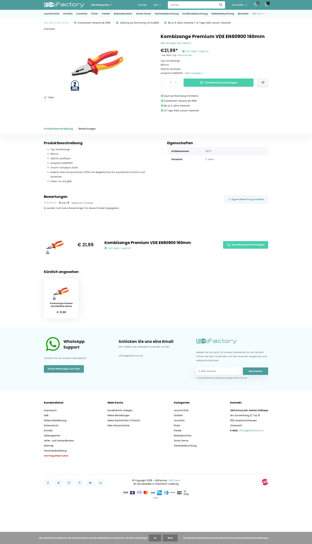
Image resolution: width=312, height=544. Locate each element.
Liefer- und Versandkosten (59, 440)
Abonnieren (255, 371)
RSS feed (175, 480)
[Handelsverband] (265, 482)
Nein (170, 538)
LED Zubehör (259, 13)
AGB (46, 415)
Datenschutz (51, 425)
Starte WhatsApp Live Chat (64, 368)
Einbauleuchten (123, 13)
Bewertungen (87, 129)
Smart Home (143, 13)
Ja (155, 538)
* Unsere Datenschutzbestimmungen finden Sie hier (221, 378)
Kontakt (142, 5)
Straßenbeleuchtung (195, 13)
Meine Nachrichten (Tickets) (124, 420)
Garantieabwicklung (55, 450)
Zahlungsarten (52, 435)
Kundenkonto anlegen (120, 410)
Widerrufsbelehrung (55, 420)
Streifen (68, 13)
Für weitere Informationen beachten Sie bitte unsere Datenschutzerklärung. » (226, 538)
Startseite (49, 29)
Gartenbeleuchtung (167, 13)
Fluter (94, 13)
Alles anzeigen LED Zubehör (176, 43)
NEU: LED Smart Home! (56, 22)
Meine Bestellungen (119, 415)
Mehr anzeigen (193, 73)
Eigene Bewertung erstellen (248, 199)
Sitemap (48, 445)
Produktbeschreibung (58, 129)
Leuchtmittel (51, 13)
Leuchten (81, 13)
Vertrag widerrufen (56, 455)
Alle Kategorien (100, 5)
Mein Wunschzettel (118, 425)
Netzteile (243, 13)
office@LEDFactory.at (251, 430)
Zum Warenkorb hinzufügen (220, 82)
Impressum (50, 410)
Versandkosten (184, 55)
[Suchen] (221, 5)
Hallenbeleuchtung (222, 13)
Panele (106, 13)
